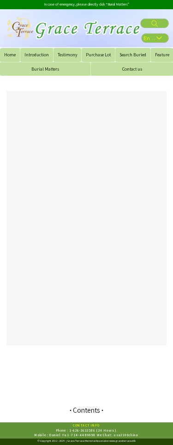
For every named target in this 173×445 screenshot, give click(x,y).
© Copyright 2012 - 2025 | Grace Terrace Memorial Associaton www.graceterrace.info (86, 441)
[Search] (154, 23)
